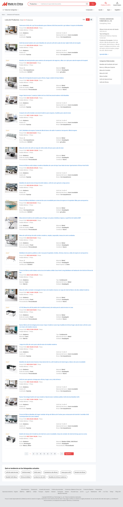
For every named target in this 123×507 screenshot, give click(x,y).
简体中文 (22, 491)
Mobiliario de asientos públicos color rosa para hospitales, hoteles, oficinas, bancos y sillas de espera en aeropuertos (53, 253)
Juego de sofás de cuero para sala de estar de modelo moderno (38, 344)
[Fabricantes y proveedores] (12, 4)
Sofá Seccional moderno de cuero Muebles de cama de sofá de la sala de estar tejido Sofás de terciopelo (50, 43)
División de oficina (80, 472)
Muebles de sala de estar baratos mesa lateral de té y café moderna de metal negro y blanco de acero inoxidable (52, 362)
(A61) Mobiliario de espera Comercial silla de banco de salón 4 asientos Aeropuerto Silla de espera (48, 130)
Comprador (89, 10)
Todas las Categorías (11, 10)
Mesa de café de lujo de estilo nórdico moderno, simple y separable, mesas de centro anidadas (47, 235)
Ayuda (100, 10)
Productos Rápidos (88, 489)
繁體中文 (28, 491)
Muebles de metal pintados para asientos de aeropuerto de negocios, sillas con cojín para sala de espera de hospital (53, 60)
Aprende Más (104, 54)
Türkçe (111, 491)
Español (47, 491)
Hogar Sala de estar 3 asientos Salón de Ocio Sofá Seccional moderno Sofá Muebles (44, 95)
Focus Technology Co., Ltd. (58, 497)
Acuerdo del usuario (44, 489)
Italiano (67, 491)
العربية (87, 491)
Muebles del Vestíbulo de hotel (108, 64)
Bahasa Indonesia (62, 493)
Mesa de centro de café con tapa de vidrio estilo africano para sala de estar (41, 148)
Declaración (34, 489)
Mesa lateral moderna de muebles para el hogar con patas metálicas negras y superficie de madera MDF (50, 218)
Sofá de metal (26, 472)
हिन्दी (100, 491)
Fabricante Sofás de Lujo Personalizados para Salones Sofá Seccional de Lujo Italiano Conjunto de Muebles (51, 25)
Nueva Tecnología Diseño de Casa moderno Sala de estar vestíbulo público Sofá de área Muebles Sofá (49, 397)
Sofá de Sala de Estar (106, 79)
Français (41, 491)
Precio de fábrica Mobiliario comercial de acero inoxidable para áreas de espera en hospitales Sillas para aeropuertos (53, 200)
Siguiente (69, 454)
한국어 (82, 491)
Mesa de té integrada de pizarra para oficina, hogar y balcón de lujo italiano (41, 78)
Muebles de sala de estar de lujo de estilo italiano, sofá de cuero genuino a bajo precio (44, 183)
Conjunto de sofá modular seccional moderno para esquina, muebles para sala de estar (45, 113)
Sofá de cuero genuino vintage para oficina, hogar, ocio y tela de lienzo (40, 379)
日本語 (35, 491)
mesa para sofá (66, 472)
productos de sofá (39, 477)
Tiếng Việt (118, 491)
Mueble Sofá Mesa (11, 477)
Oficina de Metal (25, 477)
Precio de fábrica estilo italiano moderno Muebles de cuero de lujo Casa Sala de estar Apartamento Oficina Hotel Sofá (54, 165)
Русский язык (74, 491)
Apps (108, 10)
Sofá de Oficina (104, 82)
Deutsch (53, 491)
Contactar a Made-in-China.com (73, 489)
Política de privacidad (57, 489)
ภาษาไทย (105, 491)
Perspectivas (98, 489)
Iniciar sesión (117, 5)
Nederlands (94, 491)
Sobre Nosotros (25, 489)
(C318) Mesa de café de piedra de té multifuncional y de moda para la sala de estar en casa (46, 307)
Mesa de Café (104, 73)
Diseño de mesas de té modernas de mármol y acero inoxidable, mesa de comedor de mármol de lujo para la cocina (53, 434)
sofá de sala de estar (12, 472)
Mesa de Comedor (105, 70)
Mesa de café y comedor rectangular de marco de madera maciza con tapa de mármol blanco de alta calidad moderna (54, 290)
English (16, 491)
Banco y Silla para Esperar (107, 67)
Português (60, 491)
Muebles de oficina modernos (57, 477)
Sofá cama (37, 472)
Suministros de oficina (51, 472)
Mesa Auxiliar (104, 76)
